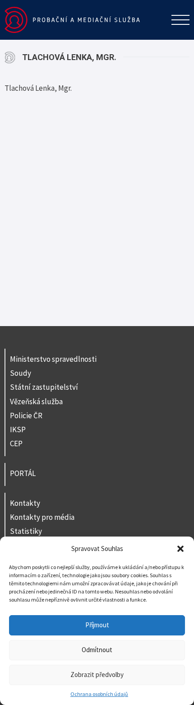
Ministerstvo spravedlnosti (53, 359)
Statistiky (26, 531)
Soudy (20, 373)
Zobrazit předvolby (97, 674)
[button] (180, 548)
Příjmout (97, 625)
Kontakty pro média (42, 517)
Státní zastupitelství (44, 387)
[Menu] (180, 20)
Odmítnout (97, 649)
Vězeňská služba (36, 401)
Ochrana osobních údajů (99, 694)
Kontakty (25, 503)
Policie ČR (26, 415)
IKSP (18, 429)
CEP (16, 443)
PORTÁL (23, 473)
